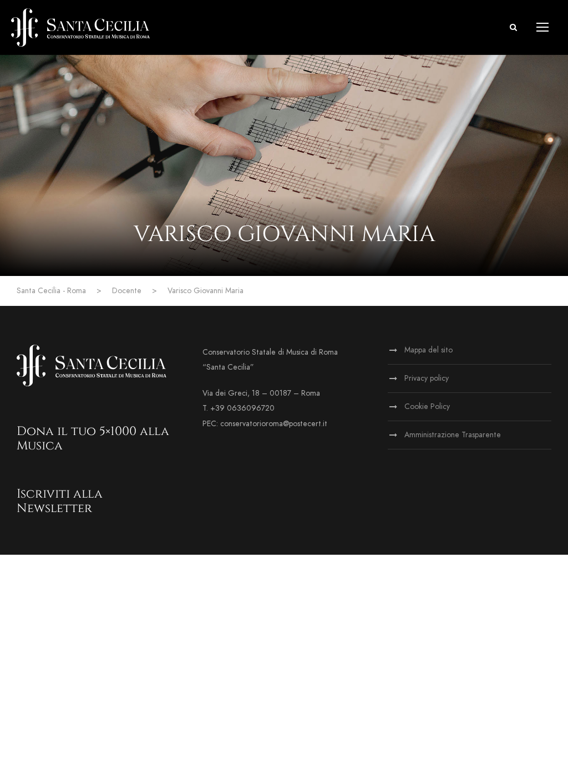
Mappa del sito (428, 350)
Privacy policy (426, 378)
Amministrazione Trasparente (452, 434)
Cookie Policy (427, 406)
